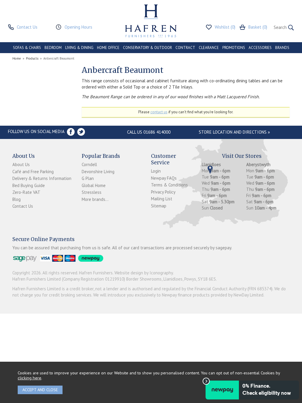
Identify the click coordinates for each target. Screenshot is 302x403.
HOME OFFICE (108, 47)
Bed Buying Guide (28, 185)
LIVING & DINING (79, 47)
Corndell (89, 164)
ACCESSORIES (260, 47)
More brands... (95, 199)
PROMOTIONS (233, 47)
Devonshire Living (98, 171)
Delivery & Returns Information (41, 178)
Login (156, 171)
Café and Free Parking (33, 171)
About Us (21, 164)
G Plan (88, 178)
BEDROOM (53, 47)
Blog (16, 199)
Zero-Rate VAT (26, 192)
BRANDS (282, 47)
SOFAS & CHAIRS (27, 47)
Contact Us (22, 206)
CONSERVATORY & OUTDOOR (147, 47)
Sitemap (158, 206)
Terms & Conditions (169, 185)
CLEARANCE (209, 47)
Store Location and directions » (234, 132)
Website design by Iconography (143, 273)
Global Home (94, 185)
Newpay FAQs (164, 178)
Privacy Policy (163, 192)
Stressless (91, 192)
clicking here (29, 378)
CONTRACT (185, 47)
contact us (159, 111)
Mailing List (161, 199)
